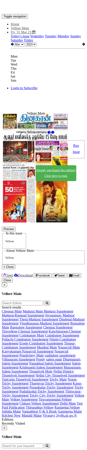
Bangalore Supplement (26, 327)
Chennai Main (12, 311)
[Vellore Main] (43, 7)
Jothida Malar (11, 411)
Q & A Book (48, 411)
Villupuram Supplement (18, 359)
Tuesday (51, 36)
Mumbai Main (47, 347)
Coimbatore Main (31, 335)
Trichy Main (58, 379)
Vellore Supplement (24, 399)
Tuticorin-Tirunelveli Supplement (25, 379)
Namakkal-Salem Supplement (50, 363)
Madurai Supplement (58, 311)
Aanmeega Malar (70, 411)
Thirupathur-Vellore (40, 407)
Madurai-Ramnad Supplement (23, 315)
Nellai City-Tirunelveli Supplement (60, 375)
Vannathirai (30, 411)
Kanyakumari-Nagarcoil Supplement (28, 351)
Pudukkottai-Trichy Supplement (41, 391)
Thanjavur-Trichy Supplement (50, 383)
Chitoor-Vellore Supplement (39, 403)
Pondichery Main (31, 355)
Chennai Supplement (57, 327)
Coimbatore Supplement (62, 335)
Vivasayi (49, 415)
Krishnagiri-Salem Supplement (41, 367)
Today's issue (20, 36)
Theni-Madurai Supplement (38, 319)
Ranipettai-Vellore (67, 407)
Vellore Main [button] (20, 28)
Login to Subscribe (24, 88)
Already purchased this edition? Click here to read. (56, 173)
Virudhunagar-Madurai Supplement (44, 323)
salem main (54, 359)
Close (7, 280)
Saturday (17, 40)
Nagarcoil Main (69, 347)
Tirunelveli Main (40, 371)
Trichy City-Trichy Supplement (51, 395)
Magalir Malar (32, 415)
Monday (63, 36)
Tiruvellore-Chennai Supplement (25, 331)
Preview (9, 229)
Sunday (75, 36)
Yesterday (37, 36)
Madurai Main (33, 311)
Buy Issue (76, 149)
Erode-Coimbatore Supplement (41, 343)
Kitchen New (11, 415)
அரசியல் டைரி (66, 415)
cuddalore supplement (60, 355)
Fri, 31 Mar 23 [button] (21, 32)
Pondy (40, 359)
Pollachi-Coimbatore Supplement (25, 339)
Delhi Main (68, 403)
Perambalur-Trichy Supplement (51, 387)
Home (15, 24)
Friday (28, 40)
